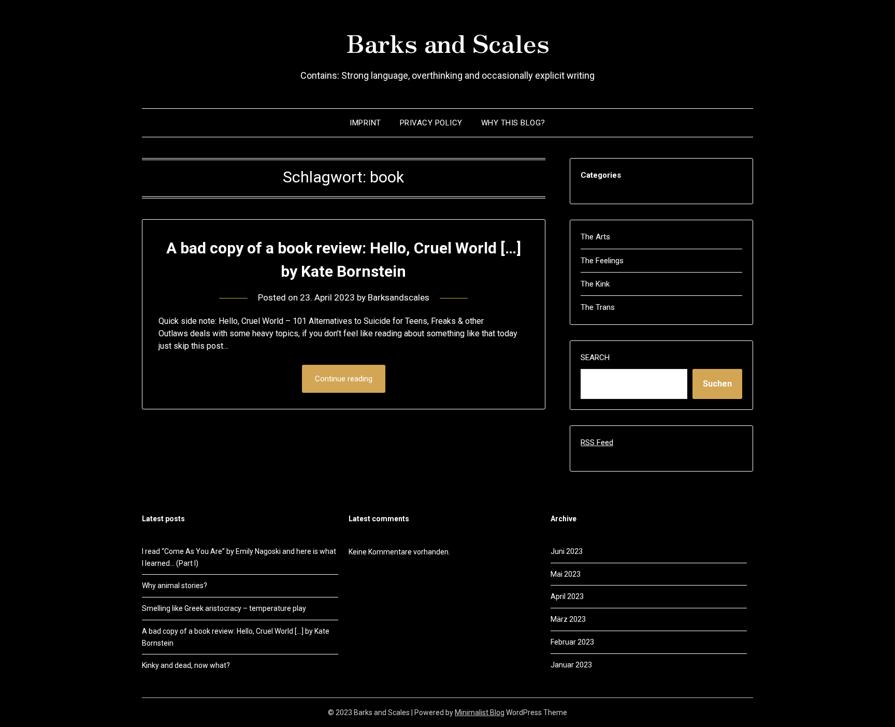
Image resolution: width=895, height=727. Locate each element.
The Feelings (602, 260)
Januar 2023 (571, 665)
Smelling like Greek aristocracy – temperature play (224, 608)
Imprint (365, 122)
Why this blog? (513, 122)
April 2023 (567, 596)
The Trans (598, 307)
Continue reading (343, 378)
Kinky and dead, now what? (186, 665)
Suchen (717, 384)
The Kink (595, 284)
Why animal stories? (174, 585)
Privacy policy (431, 122)
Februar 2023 (572, 642)
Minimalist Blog (479, 712)
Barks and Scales (448, 42)
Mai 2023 (566, 574)
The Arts (595, 236)
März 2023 (568, 619)
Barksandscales (398, 297)
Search (595, 357)
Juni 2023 (567, 551)
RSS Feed (597, 442)
